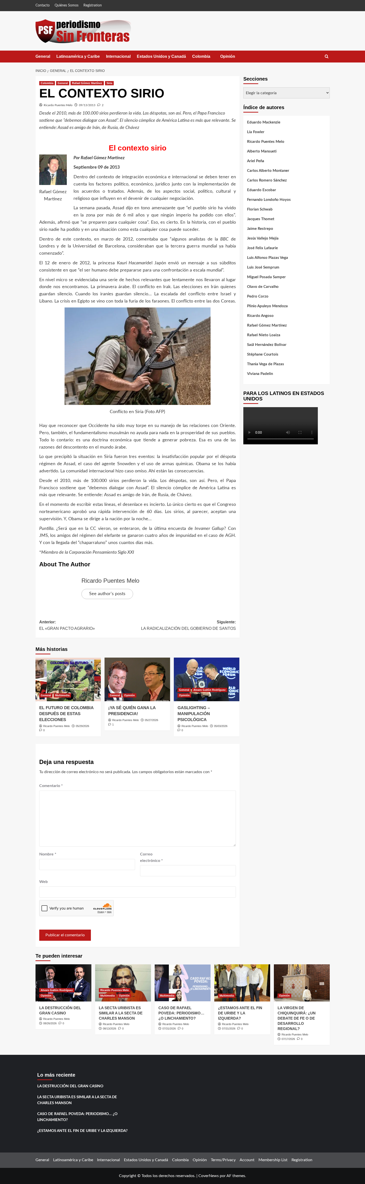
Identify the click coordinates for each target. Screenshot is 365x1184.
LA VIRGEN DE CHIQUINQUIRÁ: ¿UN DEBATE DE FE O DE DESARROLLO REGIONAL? (297, 1018)
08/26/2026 (50, 1023)
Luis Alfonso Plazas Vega (267, 258)
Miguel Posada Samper (266, 277)
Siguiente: (188, 625)
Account (247, 1160)
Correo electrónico (151, 857)
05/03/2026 (220, 726)
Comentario (51, 786)
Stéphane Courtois (262, 354)
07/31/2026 (169, 1028)
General (43, 56)
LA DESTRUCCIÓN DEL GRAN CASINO (70, 1086)
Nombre (47, 854)
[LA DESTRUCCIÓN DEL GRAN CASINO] (63, 983)
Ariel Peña (255, 161)
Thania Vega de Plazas (265, 364)
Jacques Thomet (260, 219)
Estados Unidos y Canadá (161, 56)
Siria (109, 83)
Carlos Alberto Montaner (268, 171)
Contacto (43, 5)
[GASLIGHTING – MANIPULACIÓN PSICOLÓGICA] (206, 679)
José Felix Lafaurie (262, 248)
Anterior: (67, 625)
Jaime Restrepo (260, 229)
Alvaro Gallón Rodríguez (209, 689)
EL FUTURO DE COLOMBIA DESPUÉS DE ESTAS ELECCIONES (66, 713)
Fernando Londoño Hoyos (269, 200)
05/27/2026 (151, 720)
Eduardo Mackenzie (263, 122)
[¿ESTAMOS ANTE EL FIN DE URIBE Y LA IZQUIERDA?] (242, 983)
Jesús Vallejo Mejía (263, 238)
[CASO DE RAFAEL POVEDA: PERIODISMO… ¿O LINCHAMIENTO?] (183, 983)
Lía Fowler (255, 132)
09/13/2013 (87, 105)
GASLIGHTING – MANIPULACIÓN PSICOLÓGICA (194, 713)
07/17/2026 (288, 1038)
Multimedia (62, 695)
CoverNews (208, 1176)
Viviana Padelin (260, 374)
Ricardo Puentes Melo (58, 105)
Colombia (206, 58)
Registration (92, 5)
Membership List (273, 1160)
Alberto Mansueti (262, 151)
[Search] (327, 56)
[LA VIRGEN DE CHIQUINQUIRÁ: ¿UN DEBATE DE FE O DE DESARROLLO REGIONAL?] (302, 983)
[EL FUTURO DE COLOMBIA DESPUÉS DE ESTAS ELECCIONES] (68, 679)
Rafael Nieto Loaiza (263, 335)
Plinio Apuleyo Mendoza (267, 306)
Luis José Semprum (263, 267)
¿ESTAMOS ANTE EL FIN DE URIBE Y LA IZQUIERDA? (240, 1013)
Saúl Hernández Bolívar (267, 345)
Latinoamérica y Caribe (78, 56)
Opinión (232, 58)
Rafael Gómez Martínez (87, 83)
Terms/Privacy (223, 1160)
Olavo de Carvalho (263, 287)
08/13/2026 (109, 1028)
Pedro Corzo (257, 296)
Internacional (118, 56)
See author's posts (107, 594)
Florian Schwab (260, 209)
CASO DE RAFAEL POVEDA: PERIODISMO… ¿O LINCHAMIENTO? (181, 1013)
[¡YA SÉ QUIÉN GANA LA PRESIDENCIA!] (137, 679)
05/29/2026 (82, 726)
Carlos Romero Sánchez (267, 180)
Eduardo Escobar (261, 190)
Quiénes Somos (66, 5)
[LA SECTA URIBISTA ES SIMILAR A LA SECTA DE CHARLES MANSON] (123, 983)
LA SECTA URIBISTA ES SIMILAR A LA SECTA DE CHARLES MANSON (121, 1013)
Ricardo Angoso (260, 316)
